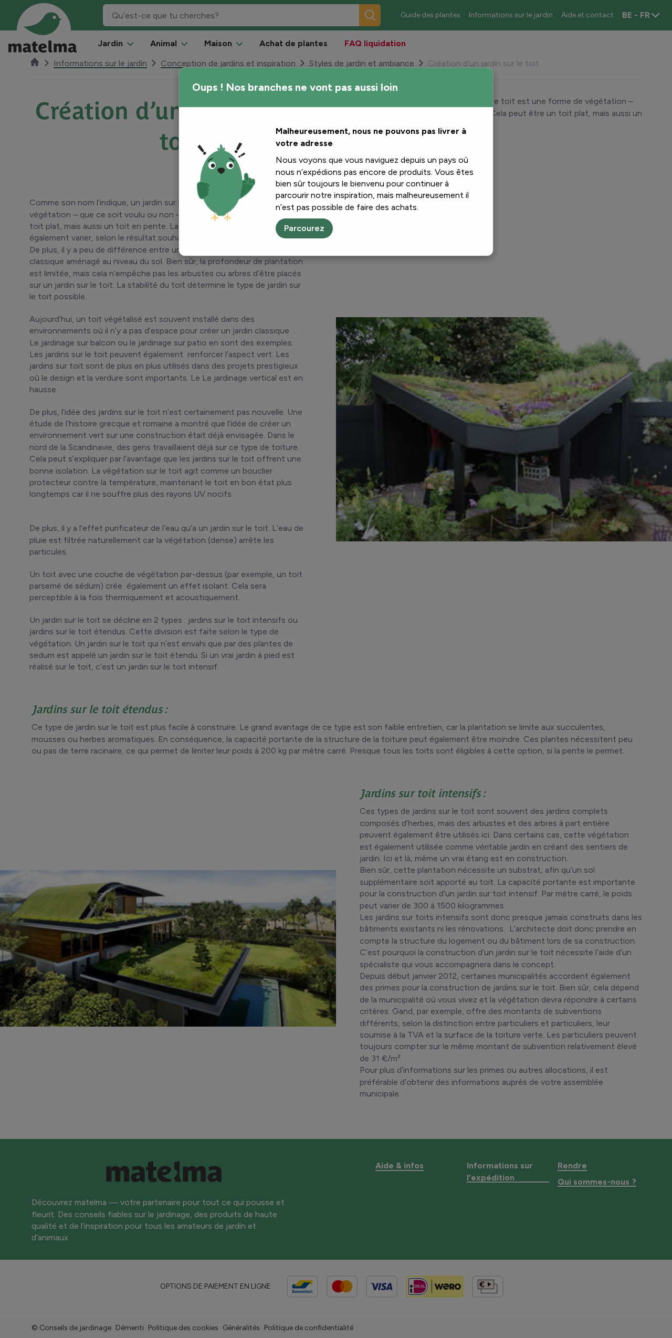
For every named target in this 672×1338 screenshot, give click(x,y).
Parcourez (304, 228)
